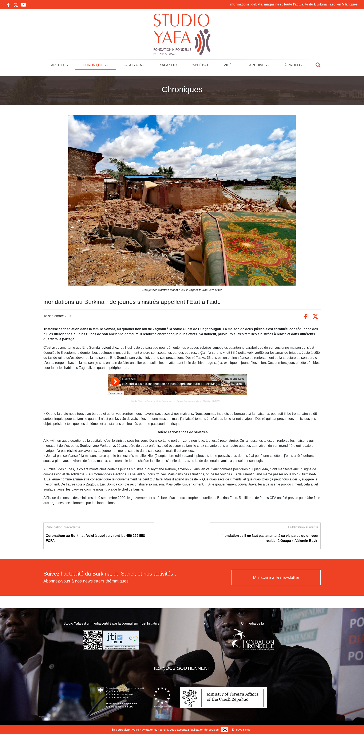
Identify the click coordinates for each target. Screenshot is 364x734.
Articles (59, 65)
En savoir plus (241, 729)
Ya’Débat (200, 65)
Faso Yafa (132, 65)
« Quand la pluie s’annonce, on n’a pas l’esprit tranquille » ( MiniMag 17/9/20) (182, 401)
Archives (258, 65)
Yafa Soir (168, 65)
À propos (293, 65)
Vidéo (229, 65)
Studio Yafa (137, 401)
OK (224, 729)
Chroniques (94, 65)
